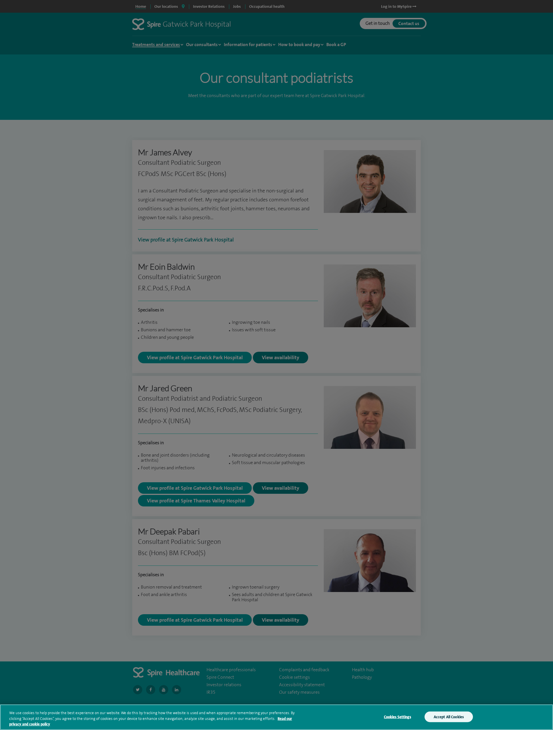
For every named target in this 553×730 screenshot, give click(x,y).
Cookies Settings (397, 716)
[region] (276, 717)
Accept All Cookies (449, 716)
